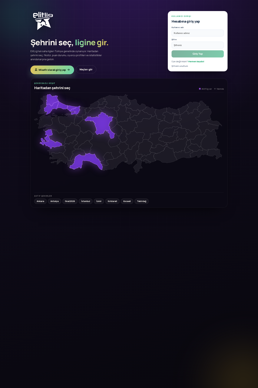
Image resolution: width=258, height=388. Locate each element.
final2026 (70, 201)
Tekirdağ (141, 201)
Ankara (40, 201)
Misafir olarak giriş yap (52, 70)
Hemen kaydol (196, 61)
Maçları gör (86, 69)
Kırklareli (112, 201)
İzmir (99, 201)
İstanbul (85, 201)
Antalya (54, 201)
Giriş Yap (198, 54)
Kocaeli (127, 201)
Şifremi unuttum (180, 66)
